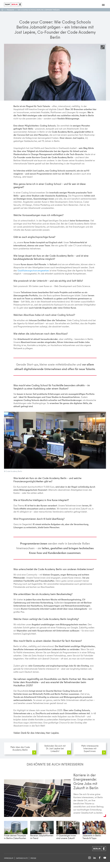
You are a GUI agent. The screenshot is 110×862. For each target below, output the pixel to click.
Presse (33, 858)
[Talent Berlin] (13, 4)
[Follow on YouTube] (104, 858)
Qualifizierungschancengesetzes (33, 270)
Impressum (8, 858)
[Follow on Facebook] (99, 858)
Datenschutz (22, 858)
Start (3, 9)
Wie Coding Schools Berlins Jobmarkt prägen (39, 10)
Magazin (10, 10)
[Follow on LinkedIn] (94, 858)
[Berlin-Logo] (99, 848)
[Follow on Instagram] (89, 858)
